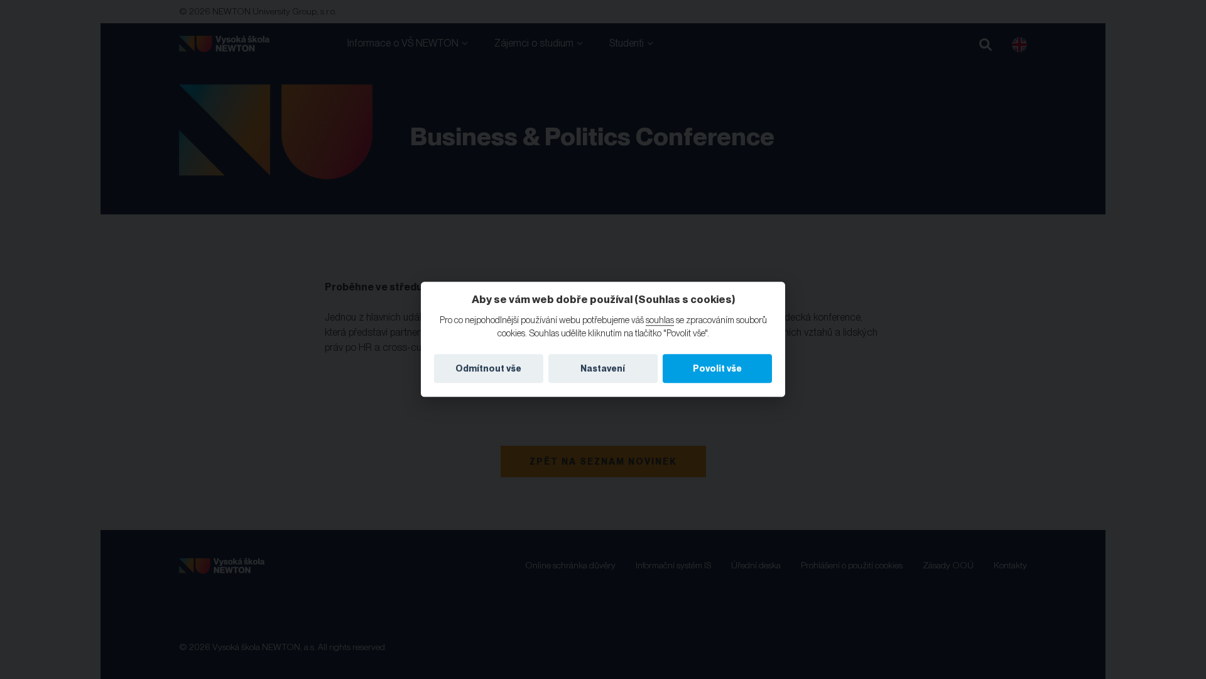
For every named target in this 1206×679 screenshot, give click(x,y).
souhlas (660, 319)
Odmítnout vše (488, 368)
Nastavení (602, 368)
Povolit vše (717, 368)
